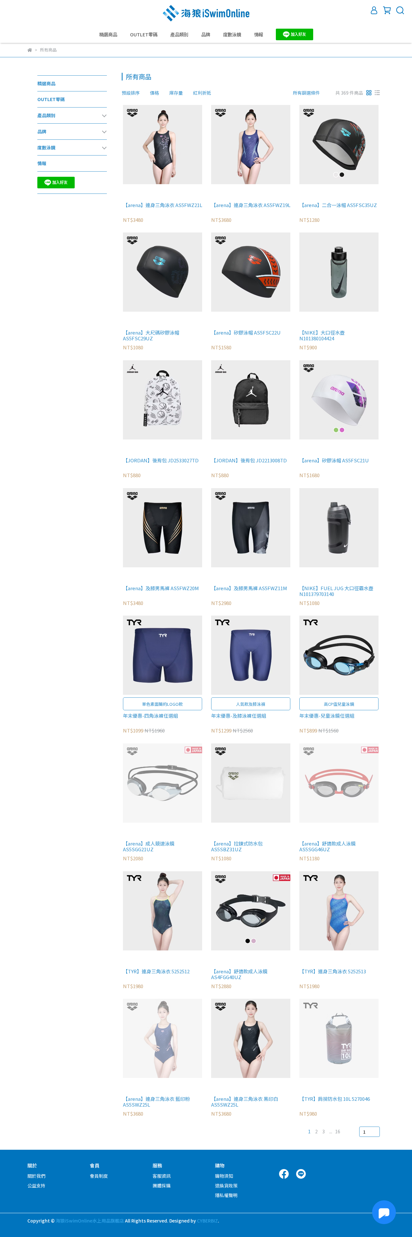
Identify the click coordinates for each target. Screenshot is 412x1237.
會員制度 (99, 1176)
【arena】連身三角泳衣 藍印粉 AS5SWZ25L (156, 1102)
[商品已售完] (171, 783)
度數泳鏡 (232, 34)
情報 (258, 34)
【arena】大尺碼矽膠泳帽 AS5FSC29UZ (151, 335)
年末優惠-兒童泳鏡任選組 (326, 716)
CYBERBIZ (207, 1220)
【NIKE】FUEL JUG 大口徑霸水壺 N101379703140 (336, 591)
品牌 (205, 34)
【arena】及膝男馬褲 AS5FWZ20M (161, 588)
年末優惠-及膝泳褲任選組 (238, 716)
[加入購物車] (171, 144)
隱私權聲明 (226, 1195)
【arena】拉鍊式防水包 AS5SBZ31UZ (237, 846)
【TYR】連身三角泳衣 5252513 (332, 971)
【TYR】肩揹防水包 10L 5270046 (334, 1099)
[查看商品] (153, 144)
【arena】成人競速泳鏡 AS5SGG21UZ (148, 846)
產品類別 (179, 34)
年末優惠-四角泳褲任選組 (150, 716)
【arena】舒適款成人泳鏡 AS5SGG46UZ (327, 846)
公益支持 (36, 1185)
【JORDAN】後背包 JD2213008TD (249, 461)
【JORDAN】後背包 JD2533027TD (161, 461)
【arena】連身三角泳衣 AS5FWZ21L (162, 205)
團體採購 (162, 1185)
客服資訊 (162, 1176)
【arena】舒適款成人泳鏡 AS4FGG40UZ (239, 974)
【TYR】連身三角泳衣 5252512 (156, 971)
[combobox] (133, 93)
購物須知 (224, 1176)
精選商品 (108, 34)
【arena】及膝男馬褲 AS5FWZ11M (249, 588)
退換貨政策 (226, 1185)
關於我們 (36, 1176)
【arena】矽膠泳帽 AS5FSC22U (246, 333)
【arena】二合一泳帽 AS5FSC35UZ (338, 205)
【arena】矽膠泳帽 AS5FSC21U (334, 461)
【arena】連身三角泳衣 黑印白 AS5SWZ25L (244, 1102)
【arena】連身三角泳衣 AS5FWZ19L (250, 205)
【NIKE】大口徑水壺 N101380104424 (322, 335)
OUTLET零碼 (143, 34)
